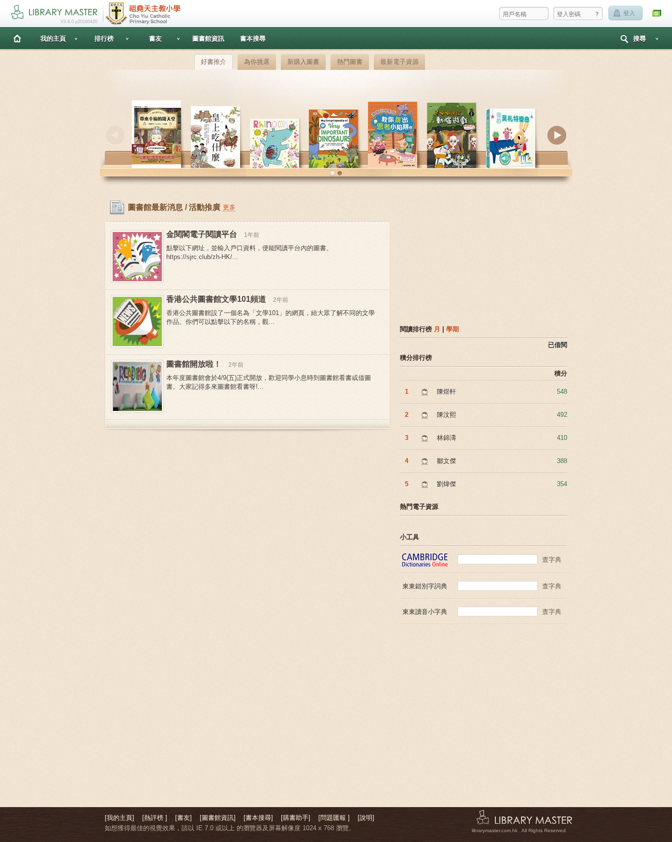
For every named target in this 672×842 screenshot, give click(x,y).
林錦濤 (446, 437)
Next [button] (557, 135)
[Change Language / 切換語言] (657, 13)
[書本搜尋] (258, 817)
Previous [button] (115, 135)
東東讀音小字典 (424, 611)
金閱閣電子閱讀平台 (201, 234)
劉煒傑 (446, 484)
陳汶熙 (446, 414)
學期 (452, 329)
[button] (332, 173)
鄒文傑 (446, 461)
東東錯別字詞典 (424, 586)
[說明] (366, 817)
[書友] (183, 817)
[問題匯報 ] (334, 817)
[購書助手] (295, 817)
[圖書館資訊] (218, 817)
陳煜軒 (446, 391)
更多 (229, 207)
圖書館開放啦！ (193, 364)
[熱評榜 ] (154, 817)
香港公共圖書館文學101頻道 (216, 299)
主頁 (17, 38)
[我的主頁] (119, 817)
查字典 (551, 559)
